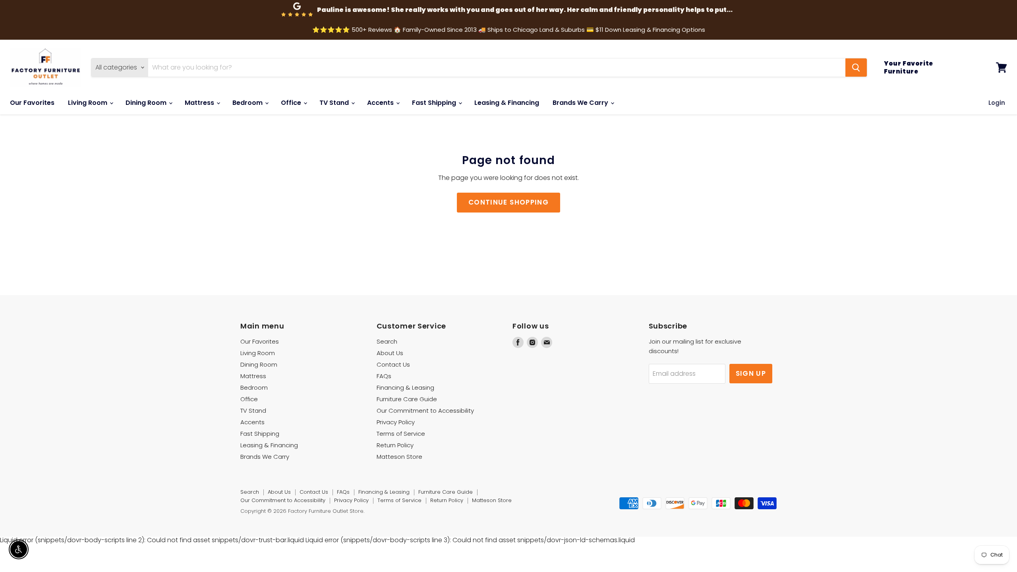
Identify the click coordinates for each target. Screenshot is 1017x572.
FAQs (384, 376)
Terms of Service (401, 433)
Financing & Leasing (405, 387)
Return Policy (395, 445)
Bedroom (248, 102)
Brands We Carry (581, 102)
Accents (381, 102)
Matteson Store (399, 456)
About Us (390, 353)
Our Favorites (32, 102)
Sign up (751, 373)
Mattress (200, 102)
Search (387, 341)
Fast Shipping (435, 102)
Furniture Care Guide (407, 399)
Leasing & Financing (506, 102)
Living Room (88, 102)
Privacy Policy (396, 422)
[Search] (856, 67)
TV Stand (334, 102)
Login (996, 103)
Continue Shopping (508, 202)
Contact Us (393, 364)
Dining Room (147, 102)
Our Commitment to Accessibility (425, 410)
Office (292, 102)
